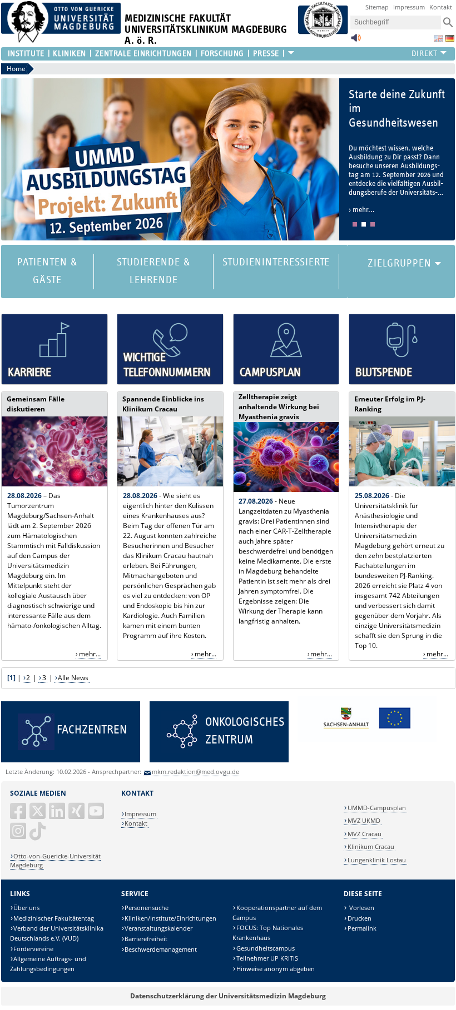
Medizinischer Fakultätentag (53, 918)
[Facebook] (19, 815)
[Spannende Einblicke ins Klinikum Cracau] (170, 484)
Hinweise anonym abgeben (275, 968)
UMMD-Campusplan (377, 807)
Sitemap (377, 7)
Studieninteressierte (276, 262)
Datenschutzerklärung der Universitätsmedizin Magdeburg (228, 996)
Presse (266, 53)
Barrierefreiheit (146, 938)
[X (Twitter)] (38, 815)
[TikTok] (38, 835)
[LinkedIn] (58, 815)
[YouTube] (97, 815)
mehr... (90, 654)
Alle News (73, 677)
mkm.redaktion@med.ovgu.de (195, 771)
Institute (26, 53)
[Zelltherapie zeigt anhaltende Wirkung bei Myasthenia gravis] (286, 489)
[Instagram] (19, 835)
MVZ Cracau (364, 834)
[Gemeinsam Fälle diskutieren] (54, 484)
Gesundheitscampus (265, 948)
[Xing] (77, 815)
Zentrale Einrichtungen (143, 53)
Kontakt (440, 7)
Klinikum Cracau (371, 846)
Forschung (222, 53)
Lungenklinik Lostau (377, 860)
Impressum (409, 7)
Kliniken (69, 53)
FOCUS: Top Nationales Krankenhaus (267, 932)
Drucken (359, 918)
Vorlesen (361, 907)
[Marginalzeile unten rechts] (367, 739)
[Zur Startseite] (61, 40)
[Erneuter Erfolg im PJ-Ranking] (402, 484)
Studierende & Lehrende (153, 271)
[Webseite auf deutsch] (450, 38)
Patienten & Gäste (47, 271)
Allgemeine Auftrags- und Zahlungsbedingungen (48, 963)
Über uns (26, 907)
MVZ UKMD (364, 820)
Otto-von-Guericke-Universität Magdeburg (55, 860)
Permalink (362, 928)
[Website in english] (438, 38)
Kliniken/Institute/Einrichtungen (170, 918)
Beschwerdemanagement (161, 949)
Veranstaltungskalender (158, 928)
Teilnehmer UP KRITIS (267, 958)
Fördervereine (33, 948)
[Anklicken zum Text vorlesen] (355, 41)
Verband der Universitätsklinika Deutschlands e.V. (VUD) (57, 933)
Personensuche (146, 907)
